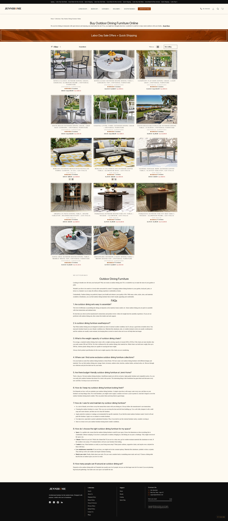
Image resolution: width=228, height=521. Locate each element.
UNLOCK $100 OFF (131, 266)
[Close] (146, 243)
